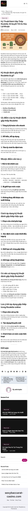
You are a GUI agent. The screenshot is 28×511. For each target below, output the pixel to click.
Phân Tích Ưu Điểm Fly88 (8, 480)
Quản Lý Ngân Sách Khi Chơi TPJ (13, 431)
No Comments (22, 30)
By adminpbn (6, 30)
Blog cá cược (4, 18)
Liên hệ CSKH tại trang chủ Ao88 (12, 412)
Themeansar (14, 508)
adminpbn (18, 389)
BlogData (21, 507)
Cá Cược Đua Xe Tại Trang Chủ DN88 (11, 477)
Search (3, 457)
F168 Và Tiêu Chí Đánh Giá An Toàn (11, 484)
